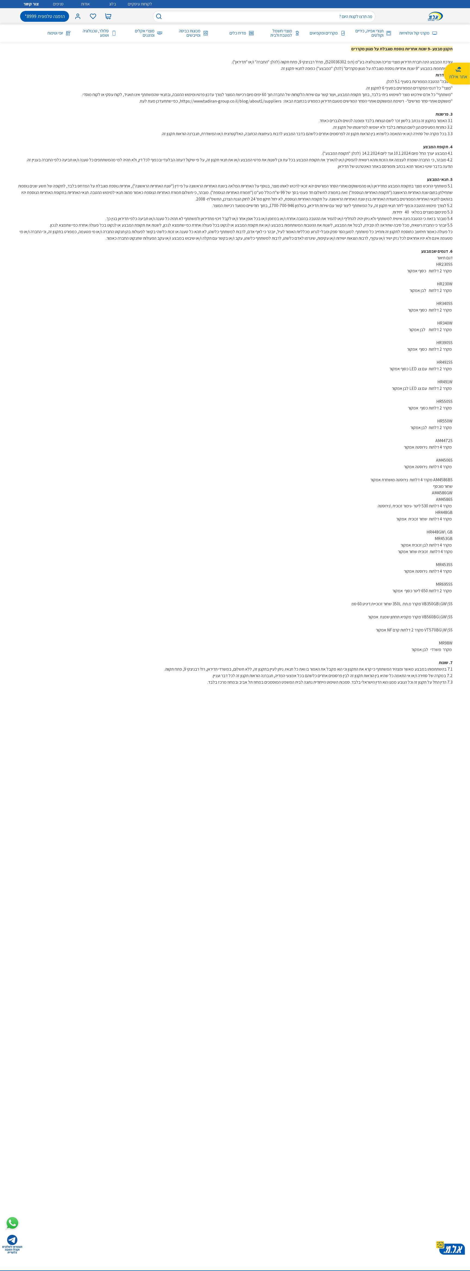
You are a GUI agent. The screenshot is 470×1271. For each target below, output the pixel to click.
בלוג (112, 4)
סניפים (58, 4)
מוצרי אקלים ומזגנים (144, 33)
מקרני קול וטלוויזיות (414, 33)
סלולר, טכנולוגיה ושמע (96, 33)
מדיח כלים (238, 33)
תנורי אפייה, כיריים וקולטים (369, 33)
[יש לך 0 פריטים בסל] (108, 16)
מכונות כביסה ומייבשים (189, 33)
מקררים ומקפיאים (324, 33)
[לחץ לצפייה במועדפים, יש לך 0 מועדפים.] (93, 16)
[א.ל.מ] (436, 16)
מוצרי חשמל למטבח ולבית (281, 33)
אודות (85, 4)
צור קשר (31, 4)
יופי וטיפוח (55, 33)
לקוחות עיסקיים (140, 4)
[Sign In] (77, 16)
